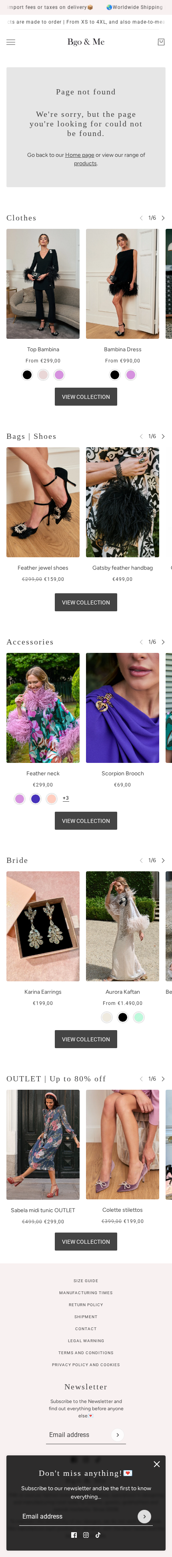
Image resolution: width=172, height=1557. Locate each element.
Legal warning (86, 1341)
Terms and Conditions (86, 1353)
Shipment (86, 1317)
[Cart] (161, 42)
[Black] (27, 375)
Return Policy (86, 1305)
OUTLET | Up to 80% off (56, 1078)
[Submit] (144, 1516)
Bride (17, 860)
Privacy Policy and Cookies (86, 1365)
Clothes (21, 217)
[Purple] (59, 375)
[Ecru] (107, 1017)
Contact (86, 1329)
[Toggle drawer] (10, 42)
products (85, 163)
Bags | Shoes (31, 436)
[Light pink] (51, 799)
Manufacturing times (86, 1293)
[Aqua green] (139, 1017)
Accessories (30, 641)
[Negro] (123, 1017)
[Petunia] (35, 799)
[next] (163, 217)
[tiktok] (98, 1535)
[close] (157, 1464)
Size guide (86, 1281)
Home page (79, 155)
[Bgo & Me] (86, 42)
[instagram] (86, 1535)
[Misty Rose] (43, 375)
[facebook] (74, 1535)
